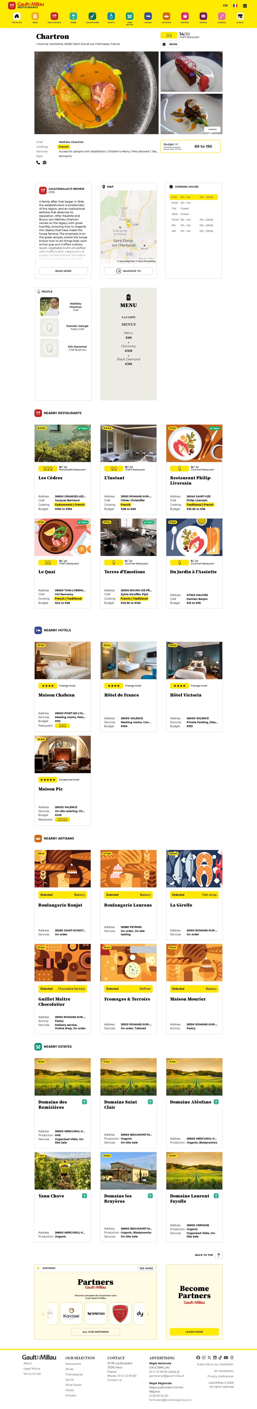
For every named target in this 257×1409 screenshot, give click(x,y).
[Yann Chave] (63, 1197)
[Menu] (245, 6)
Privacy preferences (220, 1376)
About (28, 1363)
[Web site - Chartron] (45, 162)
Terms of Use (32, 1374)
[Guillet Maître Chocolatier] (63, 989)
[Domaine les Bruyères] (128, 1197)
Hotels (69, 1390)
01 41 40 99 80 (127, 1376)
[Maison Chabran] (63, 687)
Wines (69, 1369)
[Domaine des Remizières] (63, 1103)
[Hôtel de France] (128, 687)
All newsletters (223, 1371)
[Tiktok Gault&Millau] (220, 1358)
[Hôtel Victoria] (194, 687)
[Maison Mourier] (194, 989)
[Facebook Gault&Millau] (198, 1358)
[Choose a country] (235, 6)
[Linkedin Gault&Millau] (215, 1358)
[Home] (30, 4)
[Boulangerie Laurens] (128, 895)
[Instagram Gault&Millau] (203, 1358)
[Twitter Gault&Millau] (209, 1358)
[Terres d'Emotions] (128, 564)
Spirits (69, 1379)
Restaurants (73, 1364)
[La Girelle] (194, 895)
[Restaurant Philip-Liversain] (194, 470)
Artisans (70, 1395)
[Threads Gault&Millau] (231, 1358)
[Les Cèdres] (63, 470)
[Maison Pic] (63, 781)
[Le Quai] (63, 564)
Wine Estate (73, 1385)
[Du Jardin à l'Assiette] (194, 564)
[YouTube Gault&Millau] (226, 1358)
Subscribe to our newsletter (215, 1364)
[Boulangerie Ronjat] (63, 895)
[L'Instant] (128, 470)
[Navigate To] (128, 230)
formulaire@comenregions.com (170, 1400)
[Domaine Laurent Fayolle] (194, 1197)
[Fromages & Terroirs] (128, 989)
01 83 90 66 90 (158, 1396)
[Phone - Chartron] (39, 162)
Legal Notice (32, 1368)
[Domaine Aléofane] (194, 1103)
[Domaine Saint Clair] (128, 1103)
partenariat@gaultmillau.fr (166, 1376)
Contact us (114, 1380)
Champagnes (74, 1374)
